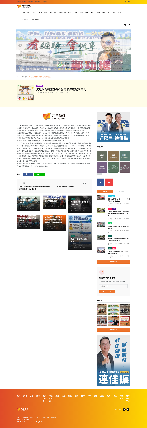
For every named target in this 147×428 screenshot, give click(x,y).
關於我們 (37, 2)
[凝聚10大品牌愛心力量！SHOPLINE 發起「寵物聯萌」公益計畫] (101, 197)
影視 (69, 12)
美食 (114, 12)
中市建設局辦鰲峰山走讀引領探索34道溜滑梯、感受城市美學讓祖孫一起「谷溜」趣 (118, 213)
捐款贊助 (25, 417)
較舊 (84, 183)
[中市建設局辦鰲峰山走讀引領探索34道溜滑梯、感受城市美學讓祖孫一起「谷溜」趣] (101, 210)
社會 (40, 12)
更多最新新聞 (113, 261)
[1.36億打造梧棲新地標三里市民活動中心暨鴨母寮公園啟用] (101, 250)
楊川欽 (23, 204)
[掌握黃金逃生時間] (54, 117)
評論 (81, 12)
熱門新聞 (121, 191)
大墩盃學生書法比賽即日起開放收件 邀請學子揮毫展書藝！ (28, 200)
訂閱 (103, 291)
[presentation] (18, 52)
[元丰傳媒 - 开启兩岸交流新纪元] (24, 6)
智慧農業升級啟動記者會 (65, 186)
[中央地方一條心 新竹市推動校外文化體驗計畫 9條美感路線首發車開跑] (102, 321)
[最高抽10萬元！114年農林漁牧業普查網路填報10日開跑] (113, 309)
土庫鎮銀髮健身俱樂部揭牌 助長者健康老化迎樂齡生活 (27, 218)
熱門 (28, 12)
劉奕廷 (111, 203)
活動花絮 (24, 77)
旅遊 (103, 12)
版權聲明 (53, 417)
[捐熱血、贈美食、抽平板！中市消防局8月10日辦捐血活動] (125, 321)
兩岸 (92, 12)
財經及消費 (62, 12)
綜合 (109, 12)
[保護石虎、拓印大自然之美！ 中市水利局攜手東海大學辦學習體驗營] (102, 309)
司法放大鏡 (24, 19)
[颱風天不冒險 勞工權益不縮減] (79, 232)
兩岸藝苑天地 (34, 19)
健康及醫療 (53, 12)
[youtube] (129, 2)
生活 (45, 12)
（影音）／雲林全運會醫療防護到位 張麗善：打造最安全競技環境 (53, 198)
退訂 (111, 291)
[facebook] (125, 2)
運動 (76, 12)
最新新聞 (105, 191)
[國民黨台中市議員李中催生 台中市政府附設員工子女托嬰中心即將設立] (113, 321)
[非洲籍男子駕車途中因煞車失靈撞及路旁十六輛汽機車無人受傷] (101, 237)
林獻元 (74, 206)
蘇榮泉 (49, 203)
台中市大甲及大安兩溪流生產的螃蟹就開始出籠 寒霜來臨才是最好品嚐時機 (53, 219)
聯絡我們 (45, 2)
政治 (34, 12)
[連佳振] (113, 127)
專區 (119, 12)
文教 (98, 12)
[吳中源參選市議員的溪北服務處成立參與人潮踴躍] (101, 224)
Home (23, 12)
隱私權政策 (46, 417)
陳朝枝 (40, 92)
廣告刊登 (30, 2)
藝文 (86, 12)
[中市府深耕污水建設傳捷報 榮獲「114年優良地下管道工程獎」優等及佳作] (125, 309)
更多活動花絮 (113, 329)
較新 (24, 183)
